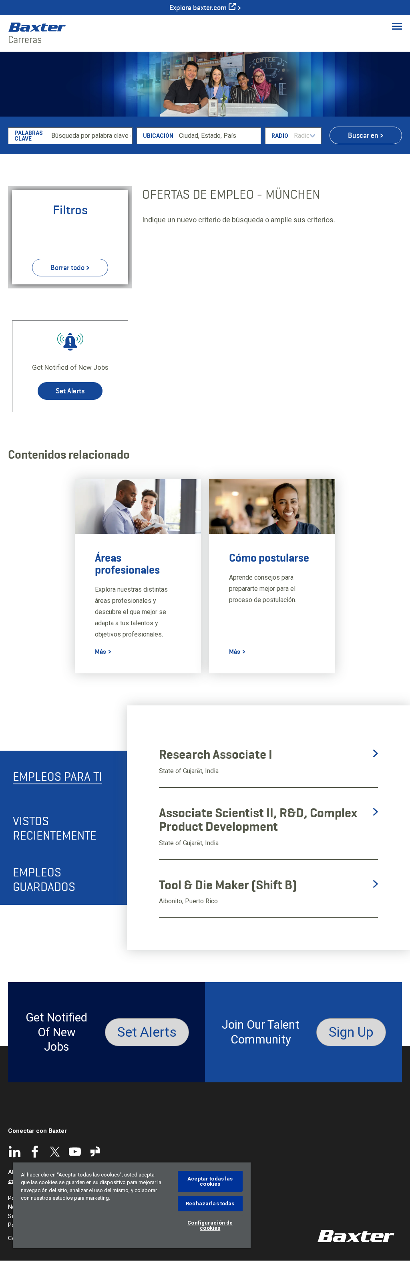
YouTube (75, 1152)
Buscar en (363, 135)
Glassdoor (95, 1152)
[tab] (63, 776)
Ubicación (158, 136)
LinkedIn (15, 1152)
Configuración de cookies (210, 1225)
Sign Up (351, 1032)
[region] (132, 1205)
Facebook (35, 1152)
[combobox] (218, 136)
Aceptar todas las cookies (210, 1181)
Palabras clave (28, 135)
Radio (279, 136)
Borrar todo (67, 267)
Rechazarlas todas (210, 1204)
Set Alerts (70, 391)
